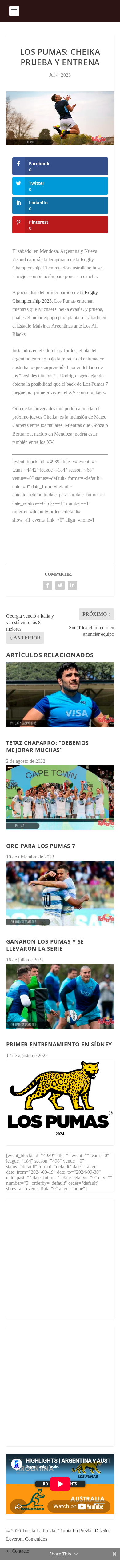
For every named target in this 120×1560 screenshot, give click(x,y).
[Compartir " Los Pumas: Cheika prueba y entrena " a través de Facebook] (48, 585)
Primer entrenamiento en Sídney (59, 1044)
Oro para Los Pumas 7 (40, 846)
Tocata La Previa (74, 1530)
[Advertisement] (60, 1259)
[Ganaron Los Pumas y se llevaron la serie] (60, 893)
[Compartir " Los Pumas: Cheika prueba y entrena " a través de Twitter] (60, 585)
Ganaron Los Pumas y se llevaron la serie (45, 945)
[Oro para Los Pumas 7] (60, 797)
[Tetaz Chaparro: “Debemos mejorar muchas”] (60, 694)
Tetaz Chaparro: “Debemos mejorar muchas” (47, 746)
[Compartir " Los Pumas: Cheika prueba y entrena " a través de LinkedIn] (72, 585)
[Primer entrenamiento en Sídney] (60, 996)
